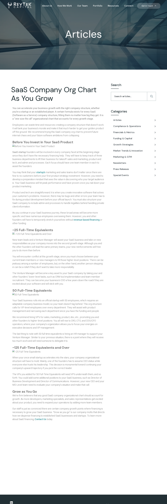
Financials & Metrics (123, 132)
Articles (117, 120)
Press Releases (121, 169)
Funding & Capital (122, 138)
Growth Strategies (123, 144)
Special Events (121, 175)
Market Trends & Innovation (128, 150)
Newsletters (119, 163)
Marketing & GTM (122, 156)
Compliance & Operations (127, 126)
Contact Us (40, 419)
